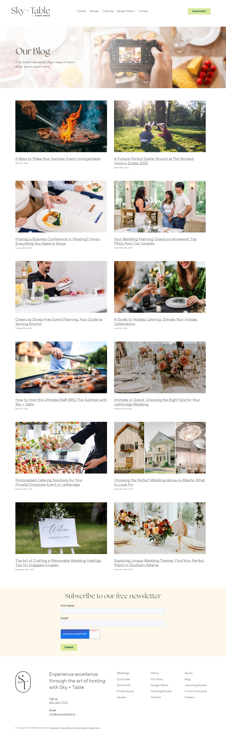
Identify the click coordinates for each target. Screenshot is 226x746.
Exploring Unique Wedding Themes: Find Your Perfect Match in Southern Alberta (159, 563)
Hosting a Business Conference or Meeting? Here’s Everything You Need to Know (57, 241)
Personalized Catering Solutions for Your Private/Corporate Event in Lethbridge (49, 482)
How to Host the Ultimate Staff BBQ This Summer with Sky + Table (61, 402)
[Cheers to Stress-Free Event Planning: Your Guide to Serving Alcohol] (61, 287)
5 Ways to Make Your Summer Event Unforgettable (58, 158)
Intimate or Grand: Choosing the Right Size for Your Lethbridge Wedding (157, 402)
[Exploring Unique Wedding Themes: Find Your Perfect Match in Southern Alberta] (160, 528)
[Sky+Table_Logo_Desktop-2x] (31, 8)
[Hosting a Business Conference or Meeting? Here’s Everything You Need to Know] (61, 206)
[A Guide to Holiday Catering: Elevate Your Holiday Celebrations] (160, 287)
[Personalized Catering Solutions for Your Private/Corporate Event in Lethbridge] (61, 448)
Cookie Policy (93, 728)
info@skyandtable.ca (62, 714)
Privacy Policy (65, 728)
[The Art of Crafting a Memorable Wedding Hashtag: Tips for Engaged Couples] (61, 528)
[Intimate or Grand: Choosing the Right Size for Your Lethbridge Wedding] (160, 367)
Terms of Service (80, 728)
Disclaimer (54, 728)
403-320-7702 (58, 702)
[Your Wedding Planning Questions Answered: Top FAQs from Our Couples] (160, 206)
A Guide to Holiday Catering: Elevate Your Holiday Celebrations (155, 321)
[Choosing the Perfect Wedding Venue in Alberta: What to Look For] (160, 448)
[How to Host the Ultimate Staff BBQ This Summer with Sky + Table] (61, 367)
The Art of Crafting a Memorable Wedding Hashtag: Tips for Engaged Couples (58, 563)
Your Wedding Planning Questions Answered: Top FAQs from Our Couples (155, 241)
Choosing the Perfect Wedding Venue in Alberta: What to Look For (159, 482)
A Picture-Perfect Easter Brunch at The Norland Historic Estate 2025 (154, 161)
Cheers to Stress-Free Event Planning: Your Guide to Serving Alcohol (59, 321)
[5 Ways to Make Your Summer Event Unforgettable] (61, 126)
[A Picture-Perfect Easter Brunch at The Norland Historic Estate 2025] (160, 126)
